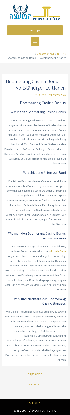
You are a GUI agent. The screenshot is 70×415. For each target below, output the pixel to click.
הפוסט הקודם (35, 374)
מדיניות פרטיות (35, 402)
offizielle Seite (57, 251)
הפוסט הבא (35, 384)
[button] (35, 30)
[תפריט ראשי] (35, 41)
